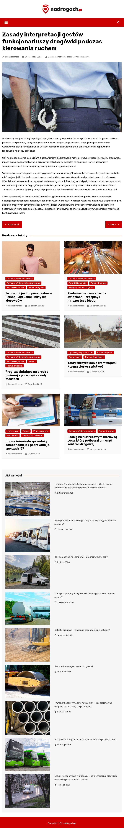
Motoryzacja (12, 431)
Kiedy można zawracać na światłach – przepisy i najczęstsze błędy (86, 296)
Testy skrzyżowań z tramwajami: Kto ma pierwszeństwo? (92, 364)
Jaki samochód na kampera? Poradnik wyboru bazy (81, 557)
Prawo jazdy (75, 357)
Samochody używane (32, 435)
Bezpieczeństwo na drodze (61, 57)
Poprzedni (13, 224)
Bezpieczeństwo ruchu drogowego (23, 283)
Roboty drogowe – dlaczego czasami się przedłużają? (82, 630)
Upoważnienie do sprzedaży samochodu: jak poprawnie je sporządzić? (27, 444)
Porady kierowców (15, 287)
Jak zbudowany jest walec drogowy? (73, 666)
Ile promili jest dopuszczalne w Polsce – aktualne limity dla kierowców (28, 296)
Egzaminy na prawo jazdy (81, 353)
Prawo (32, 361)
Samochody (12, 435)
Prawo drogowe (82, 57)
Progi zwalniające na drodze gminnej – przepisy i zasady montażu (26, 375)
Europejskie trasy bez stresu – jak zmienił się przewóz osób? (85, 739)
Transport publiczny (94, 357)
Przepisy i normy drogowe (81, 287)
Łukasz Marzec (12, 57)
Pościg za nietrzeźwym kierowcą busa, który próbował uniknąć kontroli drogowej (92, 440)
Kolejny (112, 224)
